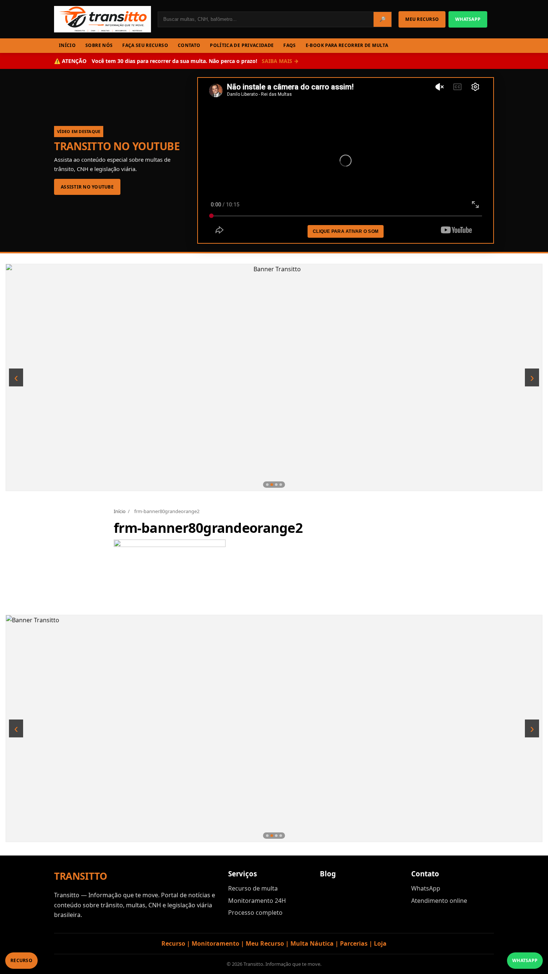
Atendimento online (439, 900)
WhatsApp (425, 888)
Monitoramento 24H (257, 900)
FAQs (289, 45)
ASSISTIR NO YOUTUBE (87, 187)
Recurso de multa (253, 888)
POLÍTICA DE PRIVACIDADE (242, 45)
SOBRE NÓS (99, 45)
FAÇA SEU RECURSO (145, 45)
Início (120, 511)
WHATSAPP (468, 19)
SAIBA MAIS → (280, 60)
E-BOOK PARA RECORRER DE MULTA (347, 45)
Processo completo (255, 912)
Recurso (21, 960)
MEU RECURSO (422, 19)
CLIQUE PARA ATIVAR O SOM (345, 231)
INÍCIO (67, 45)
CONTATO (189, 45)
